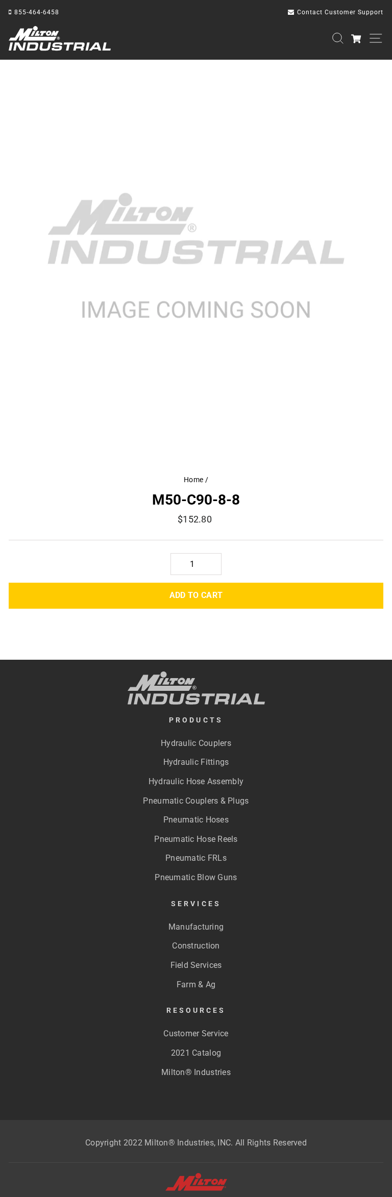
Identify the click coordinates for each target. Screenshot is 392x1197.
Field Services (196, 965)
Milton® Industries (196, 1072)
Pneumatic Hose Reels (195, 839)
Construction (195, 946)
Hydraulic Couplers (196, 743)
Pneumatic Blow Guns (196, 877)
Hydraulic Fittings (196, 762)
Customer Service (195, 1033)
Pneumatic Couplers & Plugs (196, 801)
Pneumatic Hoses (196, 820)
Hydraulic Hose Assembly (196, 781)
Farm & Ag (196, 984)
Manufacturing (196, 927)
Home (193, 480)
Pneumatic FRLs (196, 858)
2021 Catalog (196, 1053)
